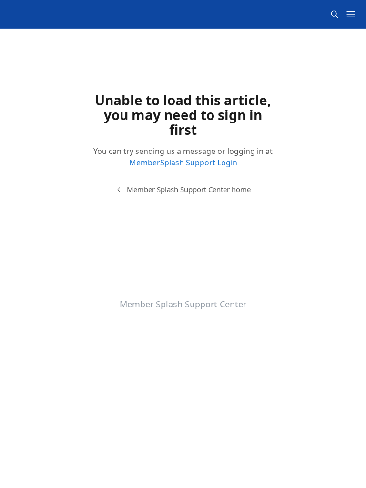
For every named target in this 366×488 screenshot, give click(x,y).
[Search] (334, 14)
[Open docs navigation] (350, 14)
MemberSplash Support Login (183, 162)
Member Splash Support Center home (189, 189)
